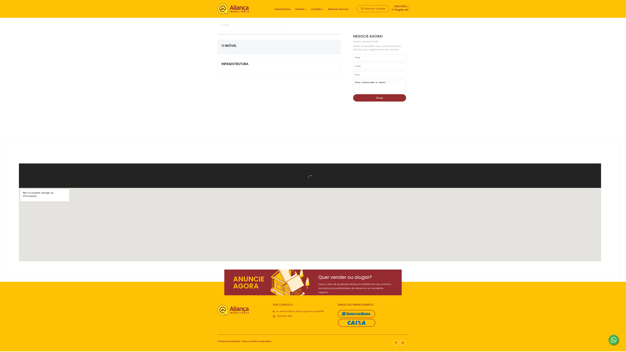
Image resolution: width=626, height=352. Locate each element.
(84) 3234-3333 (284, 316)
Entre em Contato (374, 8)
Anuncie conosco (338, 9)
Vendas (299, 9)
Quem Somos (283, 9)
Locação (316, 9)
